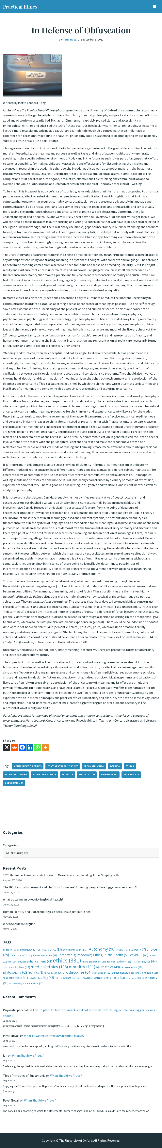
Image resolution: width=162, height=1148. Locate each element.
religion (151, 972)
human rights (144, 961)
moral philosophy (16, 774)
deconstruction (94, 766)
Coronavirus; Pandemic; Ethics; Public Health (93, 955)
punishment (121, 972)
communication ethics (27, 766)
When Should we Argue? (19, 924)
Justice (11, 967)
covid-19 (139, 955)
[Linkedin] (29, 747)
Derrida (115, 766)
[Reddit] (14, 747)
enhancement (39, 961)
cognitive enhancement (42, 955)
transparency (109, 774)
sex (81, 977)
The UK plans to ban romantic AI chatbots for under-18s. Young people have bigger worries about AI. (70, 887)
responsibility (41, 977)
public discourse (74, 972)
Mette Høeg (69, 39)
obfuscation (87, 774)
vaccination (34, 983)
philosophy (15, 972)
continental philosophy (62, 766)
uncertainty (131, 774)
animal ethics (50, 949)
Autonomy (102, 949)
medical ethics (49, 966)
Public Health (101, 972)
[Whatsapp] (37, 747)
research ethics (15, 978)
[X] (6, 747)
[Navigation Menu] (154, 6)
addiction (23, 949)
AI (34, 949)
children (136, 949)
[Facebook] (22, 747)
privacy (51, 972)
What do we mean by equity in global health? (33, 899)
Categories (10, 845)
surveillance (133, 978)
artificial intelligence (75, 949)
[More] (45, 747)
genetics (113, 961)
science (69, 978)
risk (59, 978)
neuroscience (131, 967)
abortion (10, 949)
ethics (130, 766)
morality (67, 774)
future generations (94, 961)
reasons (137, 972)
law (24, 967)
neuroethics (108, 967)
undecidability (14, 782)
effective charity (17, 961)
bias (120, 949)
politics (37, 972)
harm (125, 961)
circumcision (18, 955)
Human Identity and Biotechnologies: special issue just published (46, 912)
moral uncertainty (44, 774)
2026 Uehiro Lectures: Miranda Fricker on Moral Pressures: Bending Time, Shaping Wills (61, 875)
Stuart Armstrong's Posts (105, 978)
